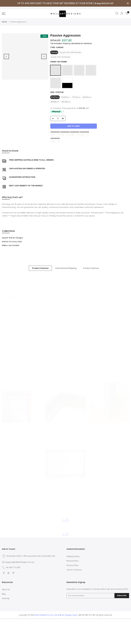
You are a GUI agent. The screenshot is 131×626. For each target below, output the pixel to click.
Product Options (91, 268)
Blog (4, 594)
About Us (6, 589)
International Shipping (66, 268)
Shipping (66, 43)
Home (4, 22)
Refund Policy (73, 561)
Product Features (40, 268)
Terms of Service (74, 570)
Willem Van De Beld (10, 245)
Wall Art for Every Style (12, 241)
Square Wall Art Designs (12, 237)
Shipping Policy (73, 556)
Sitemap (5, 598)
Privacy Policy (73, 565)
